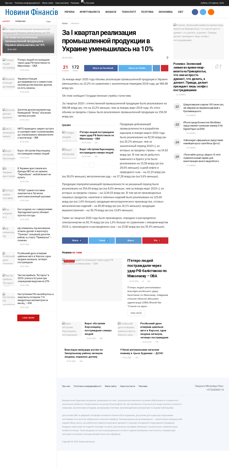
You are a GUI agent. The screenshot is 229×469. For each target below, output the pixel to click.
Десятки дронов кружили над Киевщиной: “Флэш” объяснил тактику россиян (34, 112)
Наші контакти (62, 3)
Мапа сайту (47, 3)
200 (96, 156)
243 (96, 143)
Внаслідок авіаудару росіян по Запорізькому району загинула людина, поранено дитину (84, 353)
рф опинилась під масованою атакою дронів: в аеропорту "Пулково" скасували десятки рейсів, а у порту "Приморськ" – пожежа (35, 234)
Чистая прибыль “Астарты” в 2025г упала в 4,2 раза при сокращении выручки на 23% (33, 278)
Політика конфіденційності (27, 3)
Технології (129, 12)
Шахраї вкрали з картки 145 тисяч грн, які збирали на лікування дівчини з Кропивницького (203, 107)
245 (80, 361)
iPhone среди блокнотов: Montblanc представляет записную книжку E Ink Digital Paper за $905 (203, 125)
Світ (180, 12)
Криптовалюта (90, 12)
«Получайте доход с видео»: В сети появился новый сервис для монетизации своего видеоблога (201, 157)
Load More (28, 318)
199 (156, 342)
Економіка (166, 12)
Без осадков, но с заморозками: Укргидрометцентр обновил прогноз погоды (35, 212)
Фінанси (110, 12)
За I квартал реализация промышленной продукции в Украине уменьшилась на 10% (25, 41)
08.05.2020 (67, 57)
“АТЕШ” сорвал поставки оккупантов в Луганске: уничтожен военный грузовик (34, 193)
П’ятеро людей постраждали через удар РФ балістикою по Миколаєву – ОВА (34, 62)
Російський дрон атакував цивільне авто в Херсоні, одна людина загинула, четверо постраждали (154, 330)
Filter (48, 22)
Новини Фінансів (31, 12)
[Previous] (85, 165)
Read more (136, 313)
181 (136, 358)
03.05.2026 (86, 143)
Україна (69, 12)
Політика (147, 12)
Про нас (9, 3)
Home (65, 23)
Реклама (75, 3)
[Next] (91, 165)
